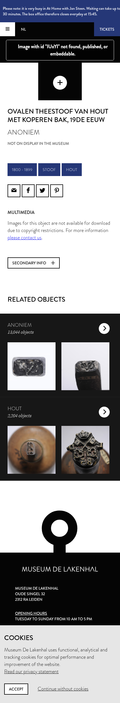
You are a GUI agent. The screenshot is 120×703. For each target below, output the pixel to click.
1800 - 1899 (22, 169)
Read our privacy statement (31, 671)
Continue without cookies (63, 688)
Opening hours (31, 613)
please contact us (25, 237)
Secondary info (29, 263)
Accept (16, 689)
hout (71, 169)
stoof (49, 169)
